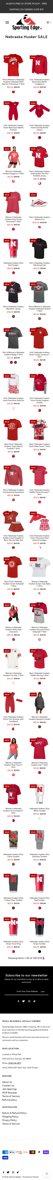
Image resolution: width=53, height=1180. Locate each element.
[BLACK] (39, 272)
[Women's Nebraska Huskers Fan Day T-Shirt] (13, 659)
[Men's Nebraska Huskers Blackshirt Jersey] (13, 292)
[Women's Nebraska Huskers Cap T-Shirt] (39, 748)
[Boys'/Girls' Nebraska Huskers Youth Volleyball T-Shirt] (13, 567)
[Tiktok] (34, 1001)
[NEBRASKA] (39, 818)
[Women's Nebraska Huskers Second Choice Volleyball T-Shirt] (39, 613)
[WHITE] (39, 593)
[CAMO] (13, 864)
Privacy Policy (9, 1120)
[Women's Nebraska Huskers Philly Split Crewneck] (13, 613)
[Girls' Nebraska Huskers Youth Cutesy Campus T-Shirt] (39, 338)
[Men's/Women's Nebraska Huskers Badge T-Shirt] (13, 338)
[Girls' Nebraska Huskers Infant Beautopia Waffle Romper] (13, 111)
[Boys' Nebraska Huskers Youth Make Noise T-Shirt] (39, 429)
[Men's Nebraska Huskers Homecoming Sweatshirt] (13, 475)
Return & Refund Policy (14, 1113)
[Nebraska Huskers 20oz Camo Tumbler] (13, 840)
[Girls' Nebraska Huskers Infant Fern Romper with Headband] (13, 702)
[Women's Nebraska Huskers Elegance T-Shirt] (13, 157)
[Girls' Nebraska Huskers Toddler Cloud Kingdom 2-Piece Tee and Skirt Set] (13, 521)
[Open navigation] (7, 22)
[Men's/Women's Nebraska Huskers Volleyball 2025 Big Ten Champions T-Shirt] (13, 65)
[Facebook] (18, 1001)
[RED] (13, 91)
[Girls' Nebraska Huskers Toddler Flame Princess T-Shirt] (39, 475)
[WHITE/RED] (39, 227)
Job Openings (9, 1089)
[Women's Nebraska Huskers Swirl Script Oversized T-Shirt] (13, 202)
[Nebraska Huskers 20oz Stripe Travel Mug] (13, 927)
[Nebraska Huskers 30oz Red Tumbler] (13, 248)
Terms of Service (11, 1096)
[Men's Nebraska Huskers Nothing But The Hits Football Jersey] (39, 157)
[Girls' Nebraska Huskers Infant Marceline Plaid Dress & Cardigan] (39, 521)
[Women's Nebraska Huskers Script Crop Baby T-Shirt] (39, 567)
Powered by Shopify (31, 1177)
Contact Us (8, 1085)
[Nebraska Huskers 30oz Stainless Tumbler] (39, 840)
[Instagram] (29, 1001)
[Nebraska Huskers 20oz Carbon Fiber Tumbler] (13, 883)
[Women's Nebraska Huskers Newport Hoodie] (39, 702)
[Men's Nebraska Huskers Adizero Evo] (39, 202)
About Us (7, 1082)
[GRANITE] (39, 318)
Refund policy (9, 1099)
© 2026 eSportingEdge (11, 1177)
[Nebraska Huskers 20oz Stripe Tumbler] (39, 927)
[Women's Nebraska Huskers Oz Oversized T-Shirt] (13, 794)
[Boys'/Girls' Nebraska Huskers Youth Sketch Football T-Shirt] (13, 429)
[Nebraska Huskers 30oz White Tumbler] (39, 794)
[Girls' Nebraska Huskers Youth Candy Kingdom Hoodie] (39, 384)
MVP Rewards (9, 1092)
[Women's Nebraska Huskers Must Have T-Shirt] (13, 748)
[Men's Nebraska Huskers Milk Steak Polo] (39, 248)
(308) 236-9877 (14, 1063)
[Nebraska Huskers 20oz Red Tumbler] (39, 883)
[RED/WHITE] (39, 454)
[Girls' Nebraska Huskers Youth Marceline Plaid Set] (13, 384)
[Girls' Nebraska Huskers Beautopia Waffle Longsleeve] (39, 65)
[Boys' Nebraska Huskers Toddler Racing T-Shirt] (39, 659)
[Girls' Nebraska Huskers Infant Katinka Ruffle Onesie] (39, 111)
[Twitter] (23, 1001)
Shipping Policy (10, 1116)
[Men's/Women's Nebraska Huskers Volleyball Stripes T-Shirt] (39, 292)
